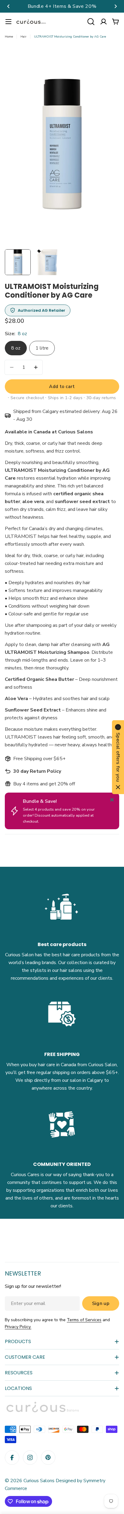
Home (9, 37)
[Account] (103, 21)
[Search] (91, 21)
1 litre (42, 348)
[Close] (112, 800)
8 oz (15, 348)
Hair (23, 37)
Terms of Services (84, 1320)
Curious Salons (38, 1480)
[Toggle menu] (8, 21)
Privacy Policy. (18, 1327)
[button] (8, 6)
